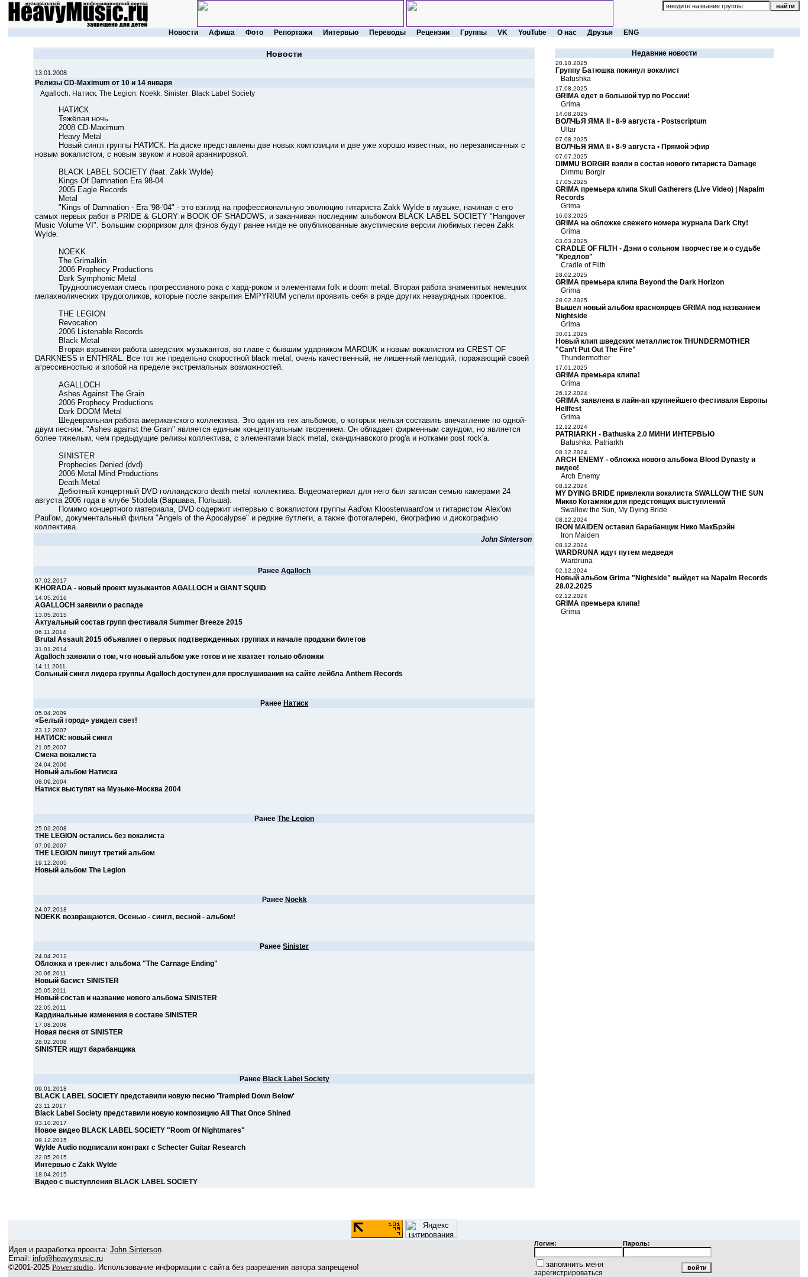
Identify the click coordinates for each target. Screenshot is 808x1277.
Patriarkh (608, 442)
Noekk (150, 93)
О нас (567, 32)
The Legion (117, 93)
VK (502, 32)
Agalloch (54, 93)
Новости (183, 32)
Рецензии (433, 32)
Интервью (341, 32)
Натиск (84, 93)
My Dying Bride (642, 510)
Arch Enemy (580, 476)
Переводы (387, 32)
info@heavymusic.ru (68, 1258)
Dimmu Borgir (583, 172)
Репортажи (293, 32)
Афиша (221, 32)
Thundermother (585, 358)
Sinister (176, 93)
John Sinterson (506, 539)
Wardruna (577, 561)
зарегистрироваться (568, 1273)
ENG (631, 32)
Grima (570, 104)
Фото (254, 32)
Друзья (600, 32)
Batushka (576, 79)
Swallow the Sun (588, 510)
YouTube (532, 32)
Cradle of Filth (583, 265)
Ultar (568, 129)
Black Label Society (223, 93)
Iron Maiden (580, 535)
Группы (473, 32)
